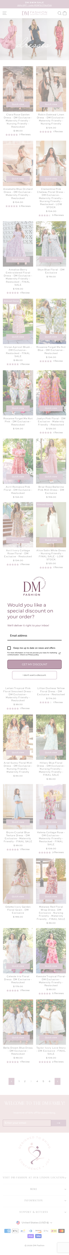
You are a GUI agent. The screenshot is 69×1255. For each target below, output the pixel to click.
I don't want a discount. (34, 675)
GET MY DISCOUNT (34, 664)
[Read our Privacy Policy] (60, 653)
